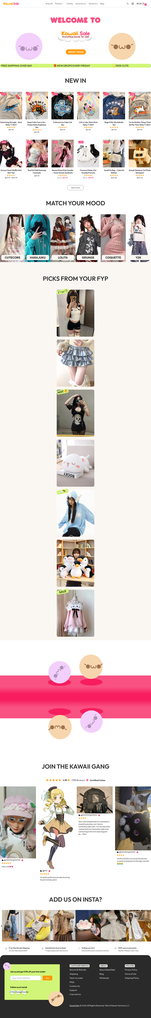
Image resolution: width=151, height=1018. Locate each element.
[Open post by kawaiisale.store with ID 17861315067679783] (63, 925)
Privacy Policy (131, 970)
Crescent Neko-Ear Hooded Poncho (88, 171)
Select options (11, 135)
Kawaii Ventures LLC (120, 1005)
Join (47, 978)
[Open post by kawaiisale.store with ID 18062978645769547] (12, 925)
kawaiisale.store (12, 912)
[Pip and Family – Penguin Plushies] (75, 563)
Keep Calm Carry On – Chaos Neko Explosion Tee (36, 124)
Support (73, 990)
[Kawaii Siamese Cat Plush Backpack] (140, 153)
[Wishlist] (18, 95)
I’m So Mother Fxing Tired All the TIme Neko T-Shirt (140, 123)
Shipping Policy (132, 978)
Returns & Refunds (78, 970)
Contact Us (75, 986)
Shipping (74, 974)
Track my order (76, 978)
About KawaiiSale (107, 970)
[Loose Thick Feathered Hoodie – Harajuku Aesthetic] (75, 513)
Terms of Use (130, 974)
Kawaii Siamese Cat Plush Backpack (140, 171)
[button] (142, 3)
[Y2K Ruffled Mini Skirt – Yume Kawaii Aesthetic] (75, 363)
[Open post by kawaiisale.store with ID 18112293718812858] (88, 925)
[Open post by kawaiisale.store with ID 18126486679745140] (37, 925)
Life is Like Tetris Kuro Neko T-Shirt (88, 123)
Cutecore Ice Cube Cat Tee (62, 123)
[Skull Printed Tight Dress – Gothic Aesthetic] (75, 413)
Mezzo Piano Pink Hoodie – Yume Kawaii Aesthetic (62, 171)
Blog (101, 974)
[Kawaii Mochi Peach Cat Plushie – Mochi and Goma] (75, 463)
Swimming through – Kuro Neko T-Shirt (11, 123)
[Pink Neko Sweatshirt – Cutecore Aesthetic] (75, 613)
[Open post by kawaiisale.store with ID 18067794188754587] (113, 925)
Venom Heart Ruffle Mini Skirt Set (11, 171)
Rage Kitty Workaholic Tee (114, 123)
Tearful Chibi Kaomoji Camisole (37, 171)
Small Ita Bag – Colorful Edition (114, 171)
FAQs (72, 982)
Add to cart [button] (139, 183)
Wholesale (104, 978)
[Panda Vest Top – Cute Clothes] (75, 313)
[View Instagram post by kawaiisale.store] (23, 939)
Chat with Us (75, 994)
